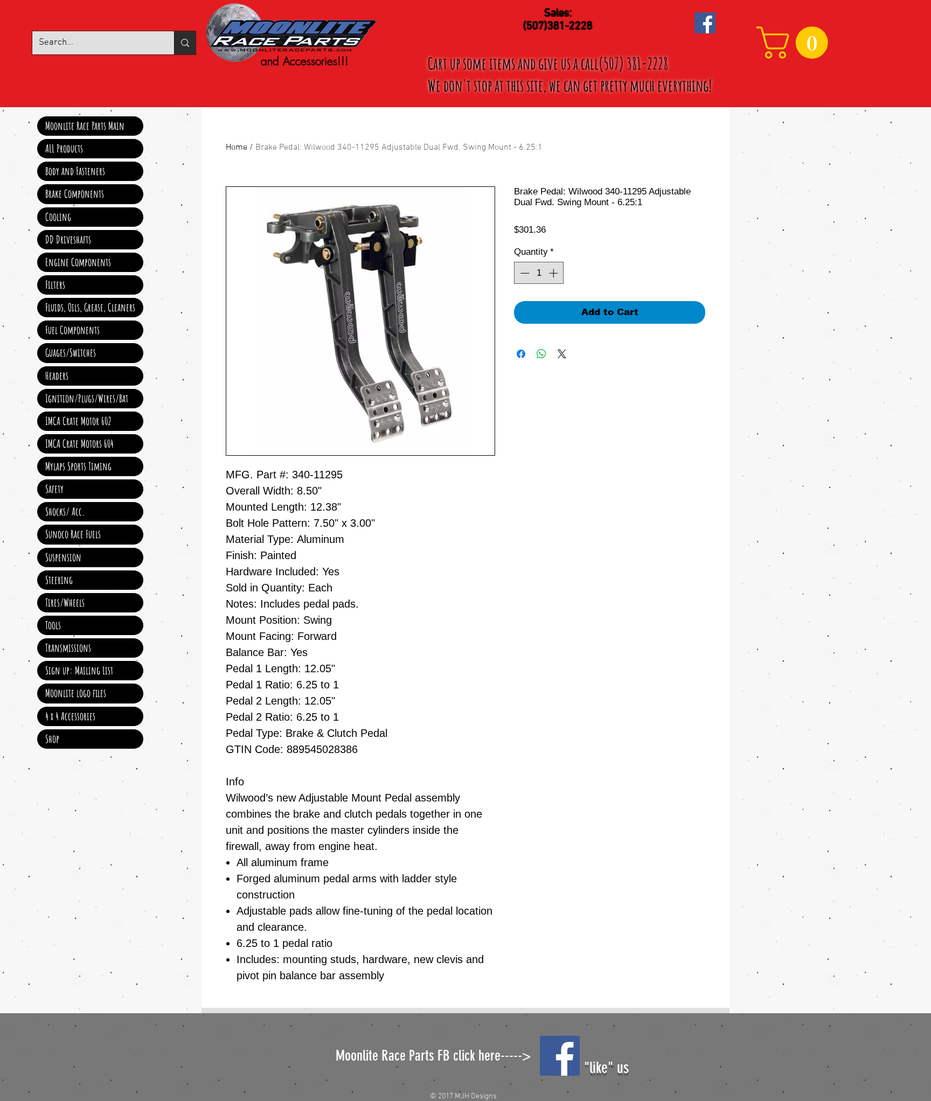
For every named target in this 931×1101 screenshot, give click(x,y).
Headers (56, 375)
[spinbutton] (539, 273)
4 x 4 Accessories (70, 716)
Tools (53, 625)
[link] (796, 42)
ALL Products (64, 148)
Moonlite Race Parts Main (84, 126)
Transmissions (68, 647)
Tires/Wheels (65, 602)
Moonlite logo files (75, 693)
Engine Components (78, 262)
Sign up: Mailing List (79, 670)
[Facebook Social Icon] (704, 22)
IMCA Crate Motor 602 (78, 421)
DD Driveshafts (68, 239)
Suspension (63, 557)
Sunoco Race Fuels (73, 534)
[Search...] (185, 42)
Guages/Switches (70, 352)
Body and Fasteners (75, 171)
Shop (52, 738)
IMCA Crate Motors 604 (79, 443)
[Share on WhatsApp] (541, 353)
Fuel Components (72, 330)
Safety (54, 489)
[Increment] (554, 273)
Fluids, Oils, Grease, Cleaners (90, 307)
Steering (59, 580)
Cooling (58, 217)
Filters (55, 284)
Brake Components (74, 193)
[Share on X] (561, 353)
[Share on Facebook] (521, 353)
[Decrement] (524, 273)
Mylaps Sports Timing (78, 466)
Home (236, 147)
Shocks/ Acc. (65, 511)
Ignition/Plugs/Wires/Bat (86, 398)
